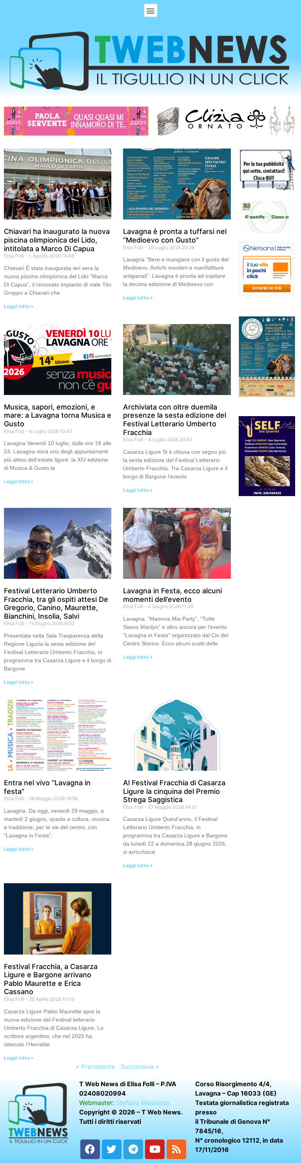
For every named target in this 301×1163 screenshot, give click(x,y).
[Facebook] (90, 1149)
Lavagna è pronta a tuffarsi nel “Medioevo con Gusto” (175, 235)
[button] (150, 10)
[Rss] (176, 1149)
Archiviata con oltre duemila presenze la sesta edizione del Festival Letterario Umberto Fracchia (174, 420)
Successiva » (140, 1067)
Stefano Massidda (142, 1103)
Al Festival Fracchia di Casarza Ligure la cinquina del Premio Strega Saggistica (174, 791)
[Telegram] (133, 1149)
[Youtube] (155, 1149)
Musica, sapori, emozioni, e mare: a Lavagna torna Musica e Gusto (57, 415)
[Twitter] (111, 1149)
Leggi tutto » (19, 306)
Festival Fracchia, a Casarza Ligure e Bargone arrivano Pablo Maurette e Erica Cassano (51, 979)
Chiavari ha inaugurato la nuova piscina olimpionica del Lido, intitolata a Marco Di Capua (57, 239)
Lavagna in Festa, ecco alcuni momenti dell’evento (172, 595)
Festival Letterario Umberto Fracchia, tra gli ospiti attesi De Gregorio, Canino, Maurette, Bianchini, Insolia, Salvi (56, 603)
